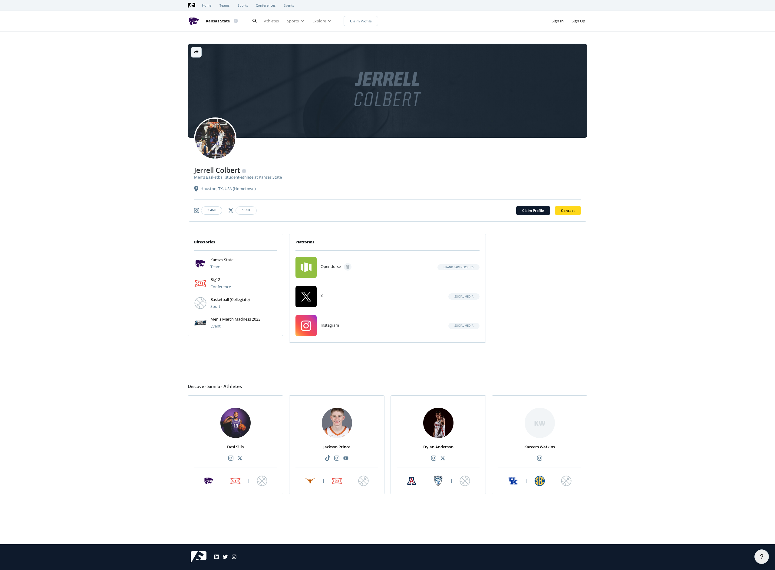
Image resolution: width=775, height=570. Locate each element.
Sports (243, 5)
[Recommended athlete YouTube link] (346, 458)
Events (289, 5)
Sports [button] (293, 21)
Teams (224, 5)
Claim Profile (361, 21)
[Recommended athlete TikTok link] (327, 458)
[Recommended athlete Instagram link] (230, 458)
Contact (568, 210)
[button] (196, 52)
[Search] (254, 21)
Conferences (265, 5)
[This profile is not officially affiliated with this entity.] (236, 21)
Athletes (271, 21)
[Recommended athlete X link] (240, 458)
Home (206, 5)
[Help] (761, 556)
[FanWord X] (223, 557)
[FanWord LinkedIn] (214, 557)
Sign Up (578, 21)
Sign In (558, 21)
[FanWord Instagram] (232, 557)
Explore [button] (319, 21)
